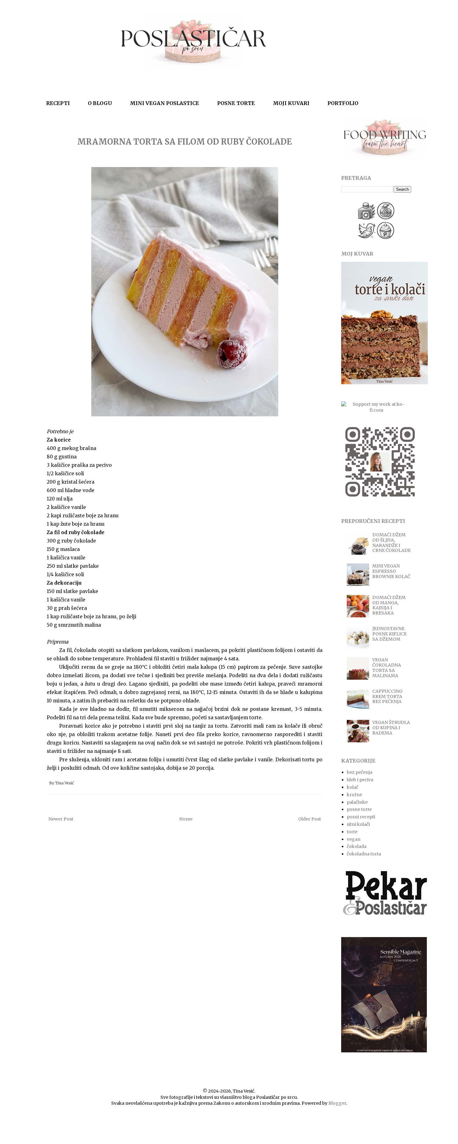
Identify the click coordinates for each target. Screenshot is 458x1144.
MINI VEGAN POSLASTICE (164, 103)
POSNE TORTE (236, 103)
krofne (354, 794)
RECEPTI (58, 103)
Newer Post (60, 819)
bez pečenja (359, 772)
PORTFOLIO (342, 103)
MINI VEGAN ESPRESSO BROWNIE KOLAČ (391, 571)
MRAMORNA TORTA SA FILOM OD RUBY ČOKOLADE (184, 141)
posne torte (359, 809)
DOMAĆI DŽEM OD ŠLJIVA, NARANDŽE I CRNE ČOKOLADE (391, 542)
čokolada (356, 846)
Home (186, 819)
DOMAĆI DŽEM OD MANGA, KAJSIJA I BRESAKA (389, 605)
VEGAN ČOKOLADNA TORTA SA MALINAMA (386, 667)
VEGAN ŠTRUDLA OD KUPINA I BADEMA (391, 728)
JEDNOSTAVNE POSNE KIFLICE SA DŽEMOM (389, 634)
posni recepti (361, 817)
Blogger (337, 1103)
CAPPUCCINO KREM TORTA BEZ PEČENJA (387, 696)
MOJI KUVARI (291, 103)
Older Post (309, 819)
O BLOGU (100, 103)
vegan (353, 839)
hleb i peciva (360, 780)
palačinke (357, 802)
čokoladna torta (364, 854)
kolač (352, 787)
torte (352, 832)
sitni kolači (358, 824)
